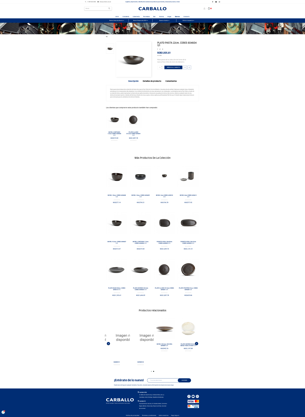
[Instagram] (219, 2)
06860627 (117, 362)
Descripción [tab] (133, 81)
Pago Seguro (175, 415)
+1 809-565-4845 (91, 1)
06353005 (164, 362)
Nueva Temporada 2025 (140, 20)
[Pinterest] (162, 49)
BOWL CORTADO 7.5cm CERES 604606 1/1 (114, 133)
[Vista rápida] (114, 193)
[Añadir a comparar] (189, 67)
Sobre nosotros (163, 415)
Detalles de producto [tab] (152, 81)
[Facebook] (212, 2)
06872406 (140, 362)
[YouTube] (216, 2)
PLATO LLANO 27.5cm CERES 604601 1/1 (133, 133)
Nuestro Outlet (163, 20)
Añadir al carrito (173, 67)
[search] (109, 8)
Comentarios (171, 81)
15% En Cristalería (187, 20)
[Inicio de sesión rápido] (204, 8)
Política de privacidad (132, 415)
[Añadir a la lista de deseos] (185, 67)
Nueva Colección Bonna (116, 20)
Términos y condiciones (149, 415)
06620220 (188, 362)
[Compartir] (157, 49)
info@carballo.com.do (105, 1)
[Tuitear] (160, 49)
